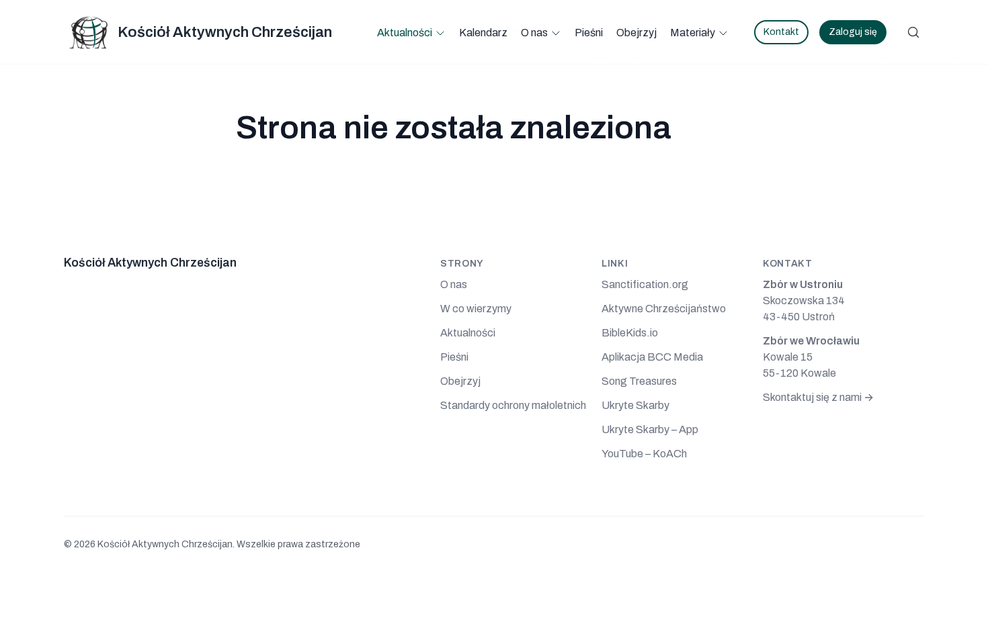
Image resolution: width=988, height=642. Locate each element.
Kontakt (781, 32)
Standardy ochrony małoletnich (513, 405)
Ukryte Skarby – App (650, 429)
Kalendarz (483, 32)
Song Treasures (639, 381)
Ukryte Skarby (635, 405)
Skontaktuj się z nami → (818, 397)
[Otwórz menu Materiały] (723, 33)
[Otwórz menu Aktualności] (440, 33)
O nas (534, 32)
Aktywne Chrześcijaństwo (664, 308)
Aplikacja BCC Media (652, 357)
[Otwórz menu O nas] (555, 33)
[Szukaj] (913, 32)
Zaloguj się (853, 32)
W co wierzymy (475, 308)
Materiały (692, 32)
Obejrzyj (636, 32)
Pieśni (589, 32)
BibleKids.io (630, 332)
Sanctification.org (645, 284)
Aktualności (404, 32)
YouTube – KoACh (644, 453)
